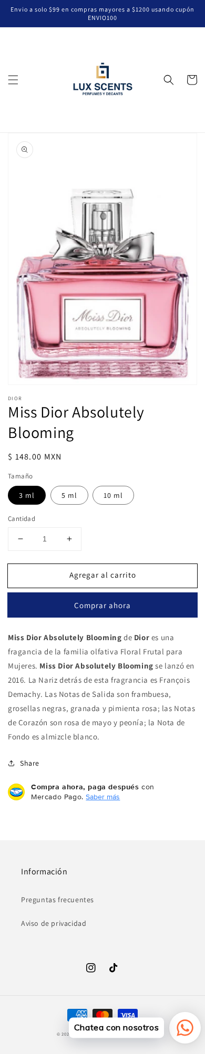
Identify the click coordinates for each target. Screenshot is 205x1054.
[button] (13, 79)
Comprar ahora (102, 605)
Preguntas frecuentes (57, 899)
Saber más (103, 796)
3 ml (27, 495)
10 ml (113, 495)
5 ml (69, 495)
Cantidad (21, 518)
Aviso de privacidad (53, 923)
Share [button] (29, 763)
